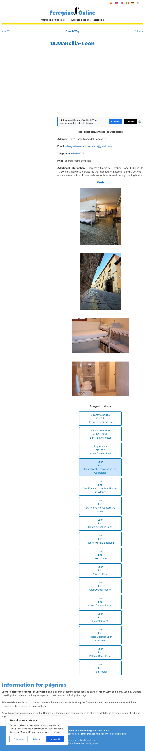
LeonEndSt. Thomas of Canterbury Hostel (100, 506)
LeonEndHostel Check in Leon (100, 523)
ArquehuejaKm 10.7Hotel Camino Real (100, 450)
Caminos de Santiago (53, 20)
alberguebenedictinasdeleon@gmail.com (88, 146)
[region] (37, 730)
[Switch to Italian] (127, 3)
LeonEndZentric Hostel (100, 570)
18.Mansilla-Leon (72, 43)
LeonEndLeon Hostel (100, 555)
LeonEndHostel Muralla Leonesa (100, 539)
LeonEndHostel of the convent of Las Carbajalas (100, 467)
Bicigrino (99, 20)
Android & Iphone (81, 20)
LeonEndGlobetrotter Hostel (100, 586)
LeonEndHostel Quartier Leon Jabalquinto (100, 635)
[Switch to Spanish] (111, 3)
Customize (19, 739)
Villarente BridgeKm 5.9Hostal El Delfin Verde (100, 418)
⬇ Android (115, 121)
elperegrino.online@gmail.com (80, 740)
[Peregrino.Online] (72, 11)
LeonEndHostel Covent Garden (100, 602)
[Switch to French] (122, 3)
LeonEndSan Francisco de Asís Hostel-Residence (100, 486)
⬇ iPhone (130, 121)
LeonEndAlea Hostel (100, 668)
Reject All (37, 739)
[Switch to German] (132, 3)
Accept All (55, 739)
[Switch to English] (116, 3)
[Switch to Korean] (138, 3)
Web (100, 182)
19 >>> (139, 31)
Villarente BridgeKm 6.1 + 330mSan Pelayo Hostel (100, 434)
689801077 (77, 153)
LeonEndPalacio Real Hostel (100, 652)
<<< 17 (6, 31)
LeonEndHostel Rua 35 (100, 617)
